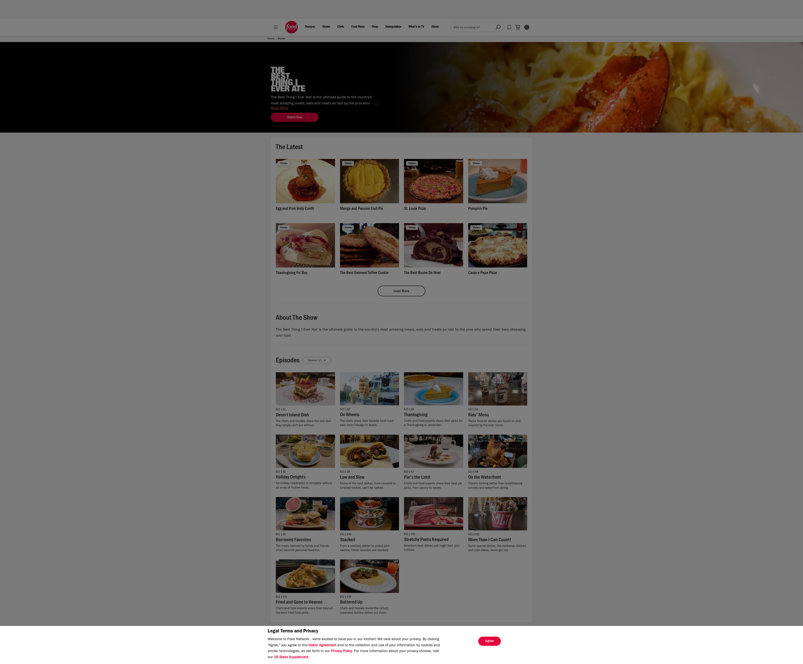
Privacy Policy (341, 651)
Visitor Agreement (322, 645)
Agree (489, 641)
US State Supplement (291, 657)
